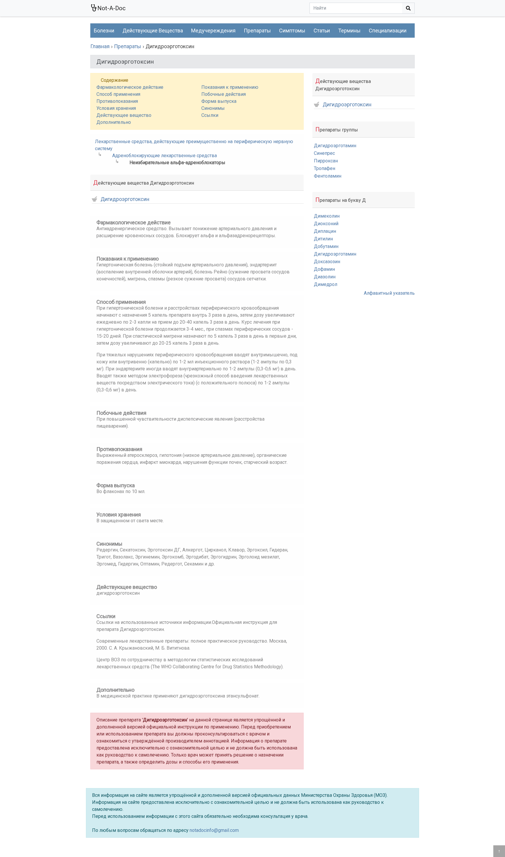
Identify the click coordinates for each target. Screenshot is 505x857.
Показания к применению (229, 87)
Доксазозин (327, 261)
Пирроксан (326, 161)
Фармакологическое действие (129, 87)
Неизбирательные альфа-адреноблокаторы (177, 162)
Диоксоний (326, 223)
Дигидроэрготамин (335, 145)
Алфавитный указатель (389, 293)
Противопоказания (117, 101)
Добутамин (326, 246)
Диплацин (325, 231)
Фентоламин (327, 176)
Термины (349, 30)
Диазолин (324, 277)
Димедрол (325, 284)
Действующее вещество (123, 115)
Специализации (388, 30)
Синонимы (213, 108)
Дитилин (323, 239)
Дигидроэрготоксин (125, 199)
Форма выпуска (218, 101)
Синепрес (324, 153)
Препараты (257, 30)
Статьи (322, 30)
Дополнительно (113, 122)
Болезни (104, 30)
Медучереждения (213, 30)
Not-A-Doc (111, 8)
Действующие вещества (152, 30)
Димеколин (327, 216)
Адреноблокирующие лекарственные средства (164, 155)
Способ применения (118, 94)
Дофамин (324, 269)
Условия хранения (116, 108)
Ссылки (209, 115)
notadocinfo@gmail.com (214, 830)
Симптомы (292, 30)
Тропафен (324, 168)
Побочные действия (223, 94)
